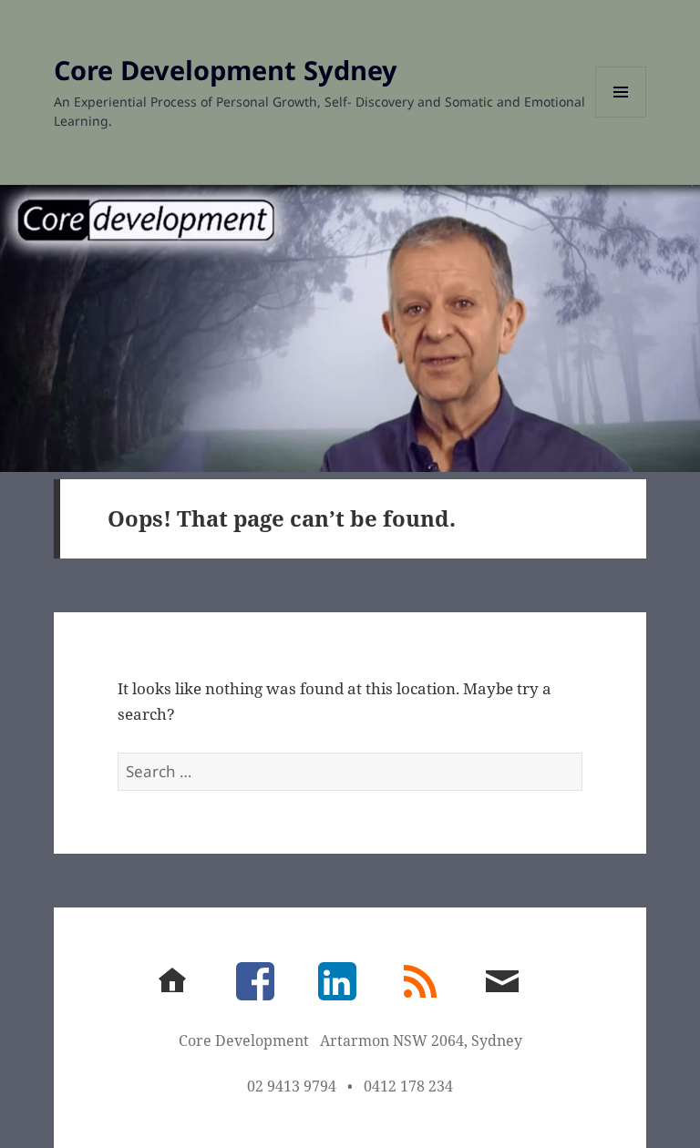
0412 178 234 (408, 1086)
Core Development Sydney (225, 69)
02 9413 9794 (291, 1086)
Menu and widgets (621, 117)
